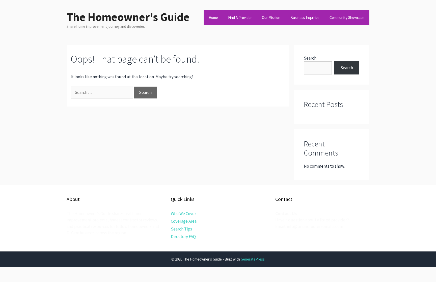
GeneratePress (253, 259)
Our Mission (271, 17)
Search (310, 58)
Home (213, 17)
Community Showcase (347, 17)
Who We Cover (183, 213)
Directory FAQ (183, 236)
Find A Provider (240, 17)
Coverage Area (184, 221)
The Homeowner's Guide (128, 17)
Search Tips (181, 229)
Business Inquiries (304, 17)
